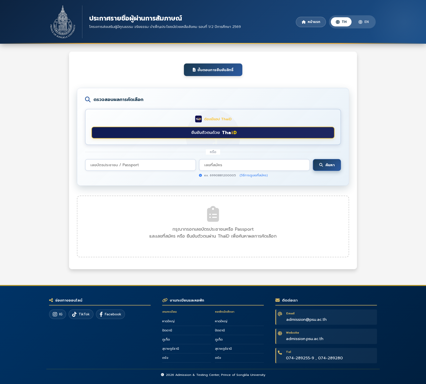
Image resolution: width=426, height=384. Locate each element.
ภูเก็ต (166, 339)
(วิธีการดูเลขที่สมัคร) (254, 175)
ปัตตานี (167, 330)
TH (344, 21)
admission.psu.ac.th (304, 339)
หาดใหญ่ (168, 321)
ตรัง (165, 357)
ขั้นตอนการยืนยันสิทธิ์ (215, 70)
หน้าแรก (314, 21)
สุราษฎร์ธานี (170, 348)
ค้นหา (330, 165)
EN (366, 21)
